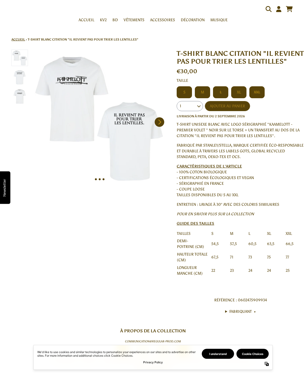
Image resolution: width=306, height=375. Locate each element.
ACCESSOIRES (162, 20)
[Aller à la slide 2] (100, 179)
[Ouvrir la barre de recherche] (268, 9)
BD (115, 20)
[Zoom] (99, 117)
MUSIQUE (219, 20)
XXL (257, 92)
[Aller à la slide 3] (103, 179)
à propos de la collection (153, 331)
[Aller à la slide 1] (96, 179)
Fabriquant (242, 311)
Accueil (18, 39)
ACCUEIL (86, 20)
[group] (19, 58)
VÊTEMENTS (134, 20)
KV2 (103, 20)
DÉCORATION (193, 20)
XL (239, 92)
